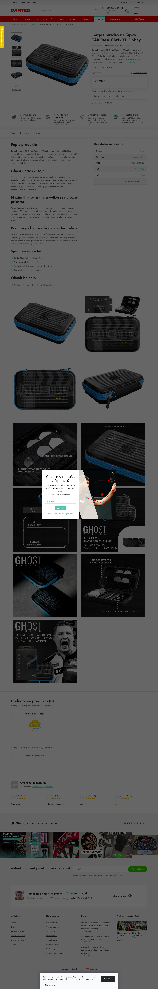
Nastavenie (50, 985)
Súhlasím (108, 978)
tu (92, 979)
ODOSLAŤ (60, 508)
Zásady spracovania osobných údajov (60, 513)
